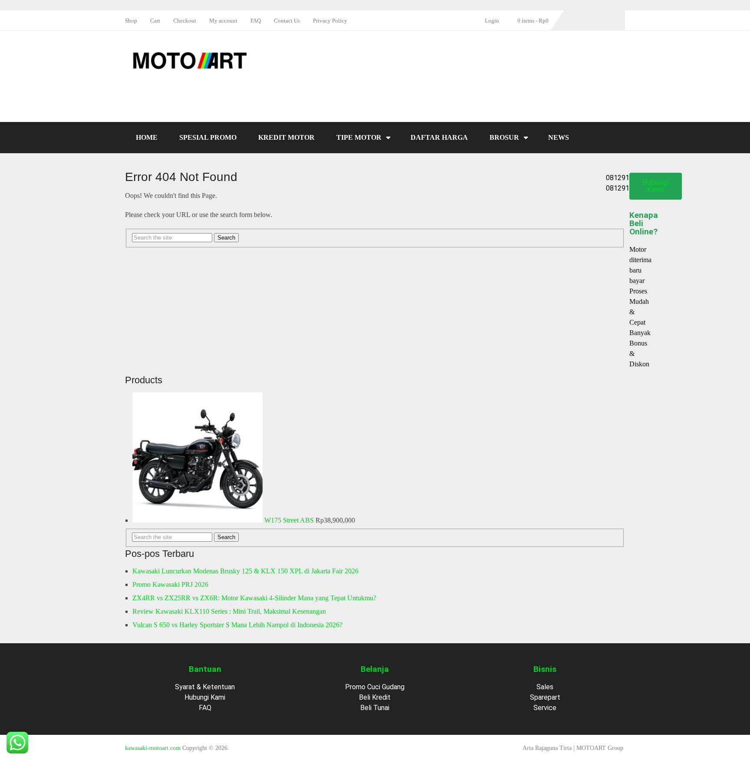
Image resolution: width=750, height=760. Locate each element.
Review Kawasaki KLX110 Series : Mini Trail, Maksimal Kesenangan (229, 611)
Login (492, 20)
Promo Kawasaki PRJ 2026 (170, 584)
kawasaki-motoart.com (153, 748)
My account (223, 20)
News (558, 137)
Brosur (504, 137)
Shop (131, 20)
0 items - (533, 20)
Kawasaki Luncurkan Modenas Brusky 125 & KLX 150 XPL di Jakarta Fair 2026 (245, 571)
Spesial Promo (208, 137)
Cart (155, 20)
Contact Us (287, 20)
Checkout (184, 20)
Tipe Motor (359, 137)
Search (226, 537)
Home (147, 137)
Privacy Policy (330, 20)
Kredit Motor (286, 137)
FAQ (255, 20)
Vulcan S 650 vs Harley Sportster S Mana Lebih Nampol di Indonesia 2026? (237, 624)
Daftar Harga (439, 137)
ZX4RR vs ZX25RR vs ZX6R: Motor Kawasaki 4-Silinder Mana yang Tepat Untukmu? (254, 598)
